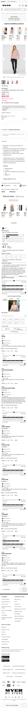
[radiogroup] (14, 124)
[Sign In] (20, 6)
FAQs (16, 601)
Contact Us (17, 604)
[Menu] (2, 9)
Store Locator (18, 606)
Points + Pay (4, 604)
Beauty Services (18, 611)
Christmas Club (5, 641)
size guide (24, 118)
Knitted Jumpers (22, 13)
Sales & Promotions (19, 616)
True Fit (3, 612)
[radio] (6, 122)
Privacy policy (9, 676)
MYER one (4, 627)
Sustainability (5, 639)
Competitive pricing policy (18, 666)
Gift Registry (17, 613)
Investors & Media (6, 636)
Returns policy (7, 666)
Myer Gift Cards (5, 629)
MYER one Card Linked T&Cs (18, 673)
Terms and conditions (20, 669)
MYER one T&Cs (6, 673)
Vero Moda (4, 88)
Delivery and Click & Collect (6, 607)
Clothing (7, 13)
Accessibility (17, 621)
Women (3, 13)
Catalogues (4, 615)
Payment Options (6, 601)
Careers (3, 632)
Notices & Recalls (19, 618)
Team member (18, 676)
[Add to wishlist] (24, 705)
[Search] (25, 9)
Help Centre (17, 599)
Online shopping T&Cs (8, 669)
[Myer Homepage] (6, 6)
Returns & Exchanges (7, 610)
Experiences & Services (20, 609)
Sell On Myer (4, 644)
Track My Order (5, 599)
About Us (4, 634)
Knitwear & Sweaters (14, 13)
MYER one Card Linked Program (7, 618)
